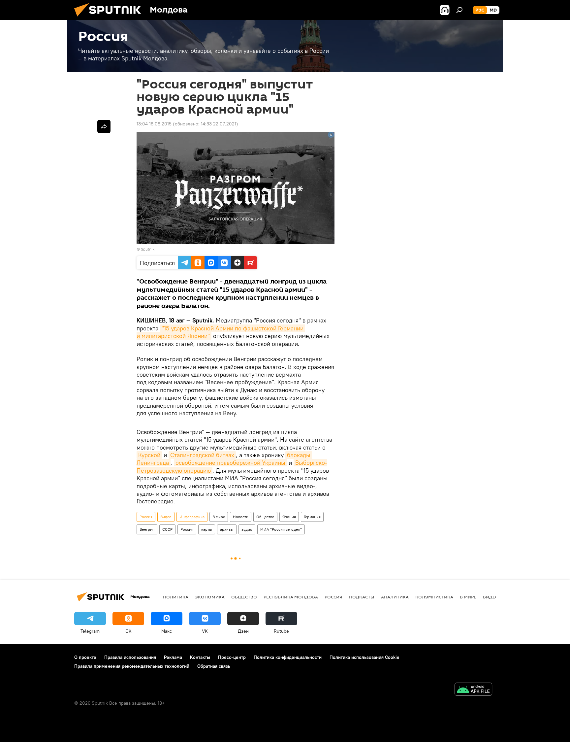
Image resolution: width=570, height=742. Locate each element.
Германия (312, 516)
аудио (246, 529)
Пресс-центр (232, 657)
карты (206, 529)
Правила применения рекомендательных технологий (131, 666)
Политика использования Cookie (364, 657)
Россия (146, 516)
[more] (104, 126)
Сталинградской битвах (202, 455)
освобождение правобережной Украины (230, 462)
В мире (218, 516)
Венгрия (147, 529)
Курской (149, 455)
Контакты (200, 657)
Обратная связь (213, 666)
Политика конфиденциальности (288, 657)
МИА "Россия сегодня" (281, 529)
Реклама (173, 657)
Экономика (210, 597)
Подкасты (361, 597)
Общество (265, 516)
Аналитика (395, 597)
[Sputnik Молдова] (110, 18)
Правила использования (130, 657)
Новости (240, 516)
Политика (175, 597)
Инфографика (192, 516)
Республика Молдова (291, 597)
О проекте (85, 657)
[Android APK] (473, 690)
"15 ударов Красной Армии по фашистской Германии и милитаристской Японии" (221, 332)
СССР (167, 529)
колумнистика (434, 597)
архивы (227, 529)
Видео (166, 516)
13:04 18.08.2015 (154, 124)
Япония (289, 516)
